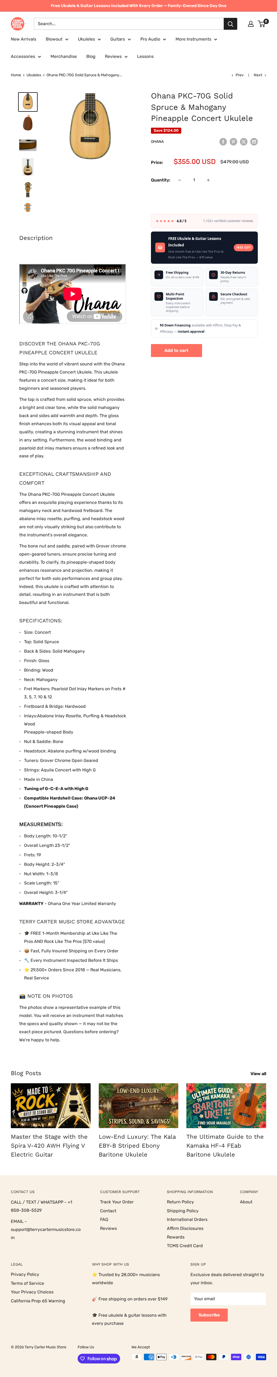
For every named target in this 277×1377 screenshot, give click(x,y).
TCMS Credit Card (185, 1245)
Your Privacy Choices (32, 1292)
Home (16, 75)
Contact (108, 1210)
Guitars (117, 39)
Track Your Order (117, 1201)
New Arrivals (23, 39)
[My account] (250, 24)
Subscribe (209, 1314)
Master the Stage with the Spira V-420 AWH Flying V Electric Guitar (49, 1145)
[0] (261, 24)
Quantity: (160, 180)
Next (258, 75)
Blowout (54, 39)
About (246, 1201)
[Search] (230, 24)
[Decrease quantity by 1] (179, 180)
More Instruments (193, 39)
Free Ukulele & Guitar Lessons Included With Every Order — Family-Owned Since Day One (138, 5)
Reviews (113, 56)
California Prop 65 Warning (38, 1300)
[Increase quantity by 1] (208, 180)
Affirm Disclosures (185, 1228)
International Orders (187, 1219)
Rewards (175, 1237)
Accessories (23, 56)
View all (258, 1073)
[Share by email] (254, 141)
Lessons (145, 56)
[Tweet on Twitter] (244, 141)
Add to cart (176, 350)
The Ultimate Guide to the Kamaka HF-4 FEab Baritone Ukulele (225, 1145)
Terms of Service (27, 1283)
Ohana (157, 141)
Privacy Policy (25, 1274)
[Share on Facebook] (223, 141)
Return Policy (180, 1201)
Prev (240, 75)
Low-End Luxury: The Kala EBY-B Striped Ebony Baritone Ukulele (137, 1145)
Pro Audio (150, 39)
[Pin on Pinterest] (233, 141)
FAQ (104, 1219)
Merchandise (64, 56)
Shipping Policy (183, 1210)
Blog (90, 56)
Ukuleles (86, 39)
